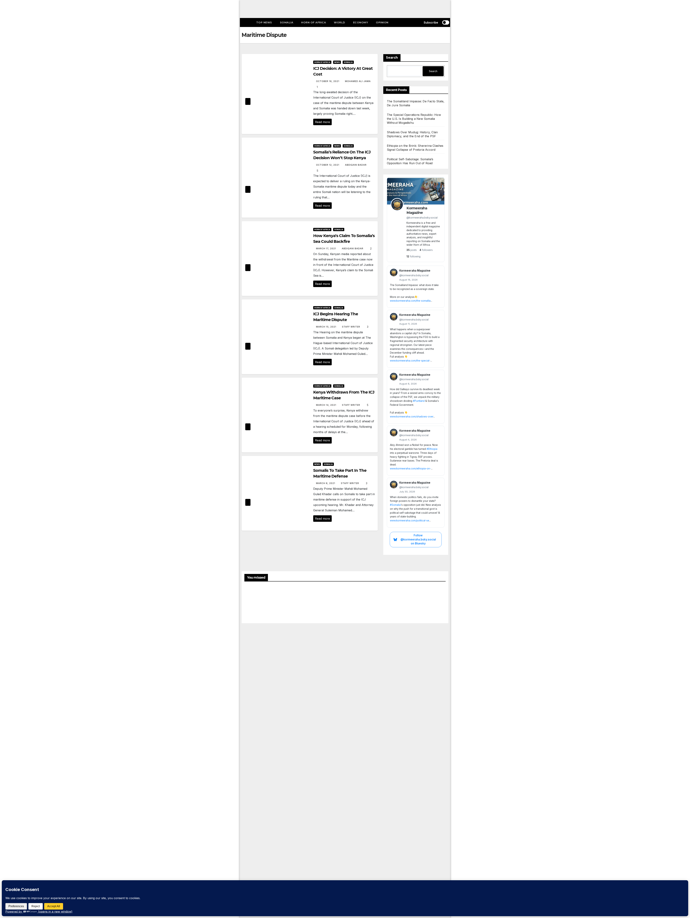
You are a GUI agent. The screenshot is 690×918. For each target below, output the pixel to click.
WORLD (339, 22)
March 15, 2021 (326, 326)
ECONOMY (360, 22)
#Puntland (419, 400)
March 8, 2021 (326, 483)
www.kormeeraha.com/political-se (409, 520)
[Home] (247, 22)
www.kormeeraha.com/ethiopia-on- (410, 468)
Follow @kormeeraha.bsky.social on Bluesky (418, 539)
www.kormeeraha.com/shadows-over (411, 416)
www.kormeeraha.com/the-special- (410, 360)
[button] (415, 22)
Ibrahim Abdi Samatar (408, 601)
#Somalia (395, 504)
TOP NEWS (264, 22)
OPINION (382, 22)
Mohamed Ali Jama (358, 81)
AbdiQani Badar (356, 164)
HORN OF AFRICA (313, 22)
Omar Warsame (253, 604)
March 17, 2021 (326, 248)
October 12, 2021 (328, 164)
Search (392, 58)
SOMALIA (286, 22)
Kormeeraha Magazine (416, 210)
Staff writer (351, 326)
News (337, 62)
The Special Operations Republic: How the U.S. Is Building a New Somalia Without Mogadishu (414, 118)
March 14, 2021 (326, 405)
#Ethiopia (432, 448)
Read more (322, 122)
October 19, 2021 (328, 81)
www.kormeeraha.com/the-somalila (410, 300)
